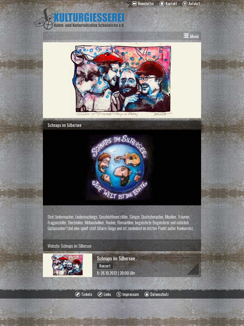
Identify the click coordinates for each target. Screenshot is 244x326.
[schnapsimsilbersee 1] (122, 80)
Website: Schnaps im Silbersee (70, 246)
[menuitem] (143, 3)
